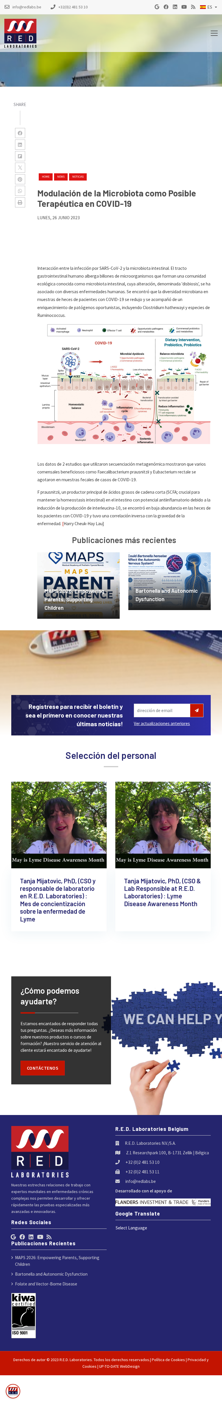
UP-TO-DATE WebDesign (119, 1366)
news (60, 177)
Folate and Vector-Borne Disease (46, 1284)
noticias (78, 177)
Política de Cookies (168, 1359)
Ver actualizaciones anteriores (162, 723)
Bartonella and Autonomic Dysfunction (51, 1274)
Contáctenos (42, 1068)
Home (45, 177)
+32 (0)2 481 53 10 (142, 1162)
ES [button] (209, 7)
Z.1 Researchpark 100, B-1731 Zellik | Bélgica (167, 1152)
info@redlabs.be (140, 1181)
